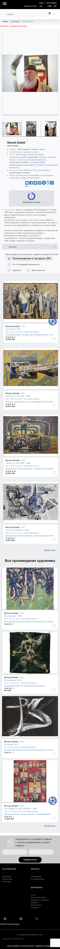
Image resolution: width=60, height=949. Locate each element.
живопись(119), (30, 170)
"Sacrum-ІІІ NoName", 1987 (17, 530)
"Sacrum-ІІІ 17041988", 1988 (17, 396)
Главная (5, 22)
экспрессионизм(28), (26, 160)
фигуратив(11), (41, 160)
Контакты (34, 907)
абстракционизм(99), (18, 157)
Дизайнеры (6, 881)
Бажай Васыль (27, 22)
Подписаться (30, 860)
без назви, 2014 (11, 744)
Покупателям (36, 876)
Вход (41, 3)
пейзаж (23, 178)
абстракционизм (21, 402)
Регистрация (52, 3)
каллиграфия (33, 175)
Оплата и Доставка (38, 897)
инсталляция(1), (43, 170)
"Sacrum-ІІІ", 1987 (13, 329)
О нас (33, 895)
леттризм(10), (40, 165)
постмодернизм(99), (37, 162)
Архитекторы (7, 879)
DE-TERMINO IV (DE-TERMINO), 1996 (20, 808)
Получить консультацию (9, 924)
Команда (34, 902)
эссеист (35, 152)
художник (27, 152)
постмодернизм (37, 402)
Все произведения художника (30, 561)
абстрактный (21, 175)
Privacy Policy (36, 905)
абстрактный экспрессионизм (34, 335)
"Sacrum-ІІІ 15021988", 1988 (17, 463)
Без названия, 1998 (13, 616)
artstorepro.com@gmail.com (12, 938)
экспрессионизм (12, 335)
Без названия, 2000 (13, 680)
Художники (15, 22)
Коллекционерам (37, 879)
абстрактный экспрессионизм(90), (29, 154)
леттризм (37, 469)
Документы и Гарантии (40, 900)
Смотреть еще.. (50, 550)
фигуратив (40, 686)
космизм (9, 402)
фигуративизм (33, 178)
